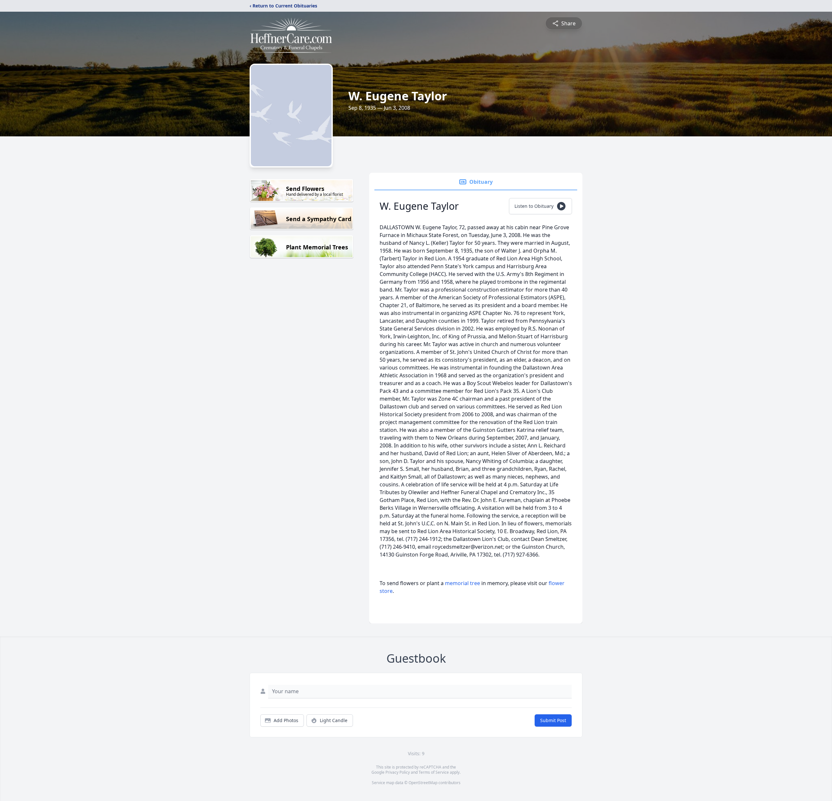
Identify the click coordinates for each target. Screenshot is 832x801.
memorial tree (462, 583)
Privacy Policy (397, 772)
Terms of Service (434, 772)
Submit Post (553, 720)
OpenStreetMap (423, 782)
